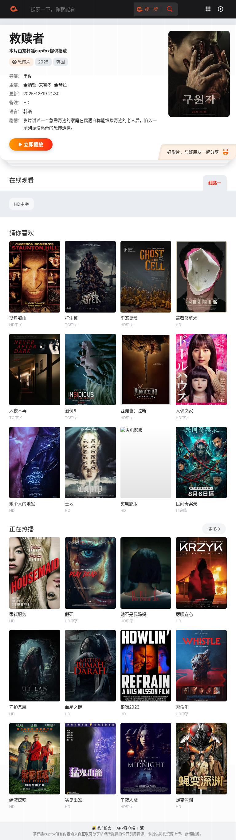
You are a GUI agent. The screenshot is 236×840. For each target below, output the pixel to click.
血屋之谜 (73, 706)
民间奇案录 (186, 503)
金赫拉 (60, 84)
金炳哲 (29, 84)
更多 (212, 528)
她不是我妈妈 (133, 614)
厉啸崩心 (184, 614)
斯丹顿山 (17, 318)
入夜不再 (17, 410)
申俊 (27, 76)
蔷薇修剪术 (186, 318)
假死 (69, 614)
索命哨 (182, 706)
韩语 (27, 111)
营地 (69, 503)
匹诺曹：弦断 (133, 410)
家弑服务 (17, 614)
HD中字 (21, 204)
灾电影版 (129, 503)
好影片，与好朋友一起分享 (193, 152)
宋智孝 (45, 84)
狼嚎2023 (130, 706)
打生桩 (71, 318)
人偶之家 (184, 410)
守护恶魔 (17, 706)
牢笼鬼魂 (129, 318)
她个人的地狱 (22, 503)
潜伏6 (70, 410)
